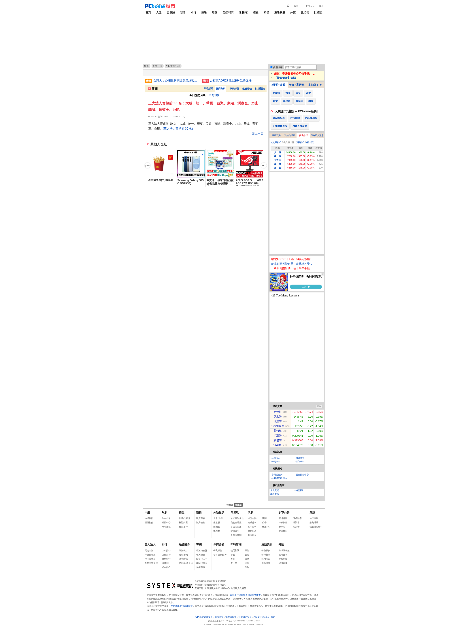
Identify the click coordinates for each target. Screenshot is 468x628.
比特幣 (305, 12)
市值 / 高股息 (297, 84)
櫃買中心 (166, 522)
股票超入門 (201, 559)
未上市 (234, 563)
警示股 (282, 526)
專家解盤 (234, 88)
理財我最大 (201, 563)
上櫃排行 (166, 554)
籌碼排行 (166, 563)
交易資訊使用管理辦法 (182, 606)
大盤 (159, 12)
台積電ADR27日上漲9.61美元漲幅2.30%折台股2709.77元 (233, 80)
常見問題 (274, 490)
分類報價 (228, 12)
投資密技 (247, 88)
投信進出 (300, 461)
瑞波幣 (277, 421)
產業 (233, 559)
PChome (310, 5)
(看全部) (310, 142)
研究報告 (214, 95)
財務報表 (252, 531)
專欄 (199, 544)
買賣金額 (149, 550)
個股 (250, 512)
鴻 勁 (277, 164)
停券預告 (283, 522)
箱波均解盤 (201, 550)
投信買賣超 (150, 559)
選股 (204, 12)
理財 (247, 567)
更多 (319, 406)
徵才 (273, 617)
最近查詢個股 (237, 518)
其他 (247, 559)
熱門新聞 (235, 550)
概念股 (216, 531)
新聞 (296, 5)
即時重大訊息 (317, 135)
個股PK (243, 12)
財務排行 (166, 559)
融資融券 (300, 458)
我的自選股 (289, 135)
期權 (266, 12)
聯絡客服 (274, 494)
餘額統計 (183, 550)
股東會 (296, 526)
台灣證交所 (276, 474)
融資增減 (183, 554)
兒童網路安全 (245, 617)
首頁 (148, 12)
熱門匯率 (283, 554)
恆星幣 (277, 445)
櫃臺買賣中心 (302, 474)
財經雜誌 (260, 88)
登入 (321, 5)
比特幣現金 (277, 426)
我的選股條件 (316, 526)
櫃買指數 (149, 522)
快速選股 (314, 518)
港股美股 (279, 12)
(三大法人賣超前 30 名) (178, 128)
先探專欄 (200, 567)
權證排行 (183, 526)
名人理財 (200, 554)
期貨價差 (200, 522)
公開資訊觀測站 (279, 478)
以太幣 (277, 416)
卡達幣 (277, 435)
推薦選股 (314, 522)
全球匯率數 (284, 550)
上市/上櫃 (218, 518)
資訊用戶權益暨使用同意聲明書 (245, 595)
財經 (247, 563)
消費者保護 (230, 617)
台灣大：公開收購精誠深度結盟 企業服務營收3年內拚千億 (176, 80)
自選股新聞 (236, 535)
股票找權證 (184, 518)
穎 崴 (277, 168)
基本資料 (252, 526)
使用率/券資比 (186, 563)
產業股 (216, 522)
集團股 (216, 526)
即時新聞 (208, 88)
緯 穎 (277, 156)
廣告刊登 (219, 617)
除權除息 (297, 518)
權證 (255, 12)
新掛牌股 (283, 518)
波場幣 (277, 440)
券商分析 (157, 66)
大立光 (277, 160)
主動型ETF (315, 84)
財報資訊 (235, 531)
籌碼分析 (252, 522)
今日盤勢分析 (220, 554)
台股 (233, 554)
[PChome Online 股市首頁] (189, 6)
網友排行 (166, 567)
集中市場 (166, 518)
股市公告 (284, 512)
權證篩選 (183, 522)
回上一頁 (257, 133)
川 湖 (277, 152)
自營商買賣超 (151, 563)
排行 (193, 12)
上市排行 (166, 550)
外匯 (293, 12)
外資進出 (275, 461)
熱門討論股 (278, 84)
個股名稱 (278, 67)
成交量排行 (276, 142)
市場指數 (166, 526)
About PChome (261, 617)
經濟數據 (283, 563)
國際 (247, 550)
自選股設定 (236, 526)
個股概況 (252, 535)
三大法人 (275, 458)
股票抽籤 (283, 531)
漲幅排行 (300, 142)
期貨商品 (200, 518)
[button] (264, 165)
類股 (214, 12)
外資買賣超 (150, 554)
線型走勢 (252, 518)
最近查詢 (276, 135)
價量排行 (303, 135)
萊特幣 (278, 430)
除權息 (318, 12)
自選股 (171, 12)
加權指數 (149, 518)
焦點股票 (265, 563)
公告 (264, 522)
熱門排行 (265, 559)
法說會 (296, 522)
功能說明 (299, 490)
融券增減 (183, 559)
